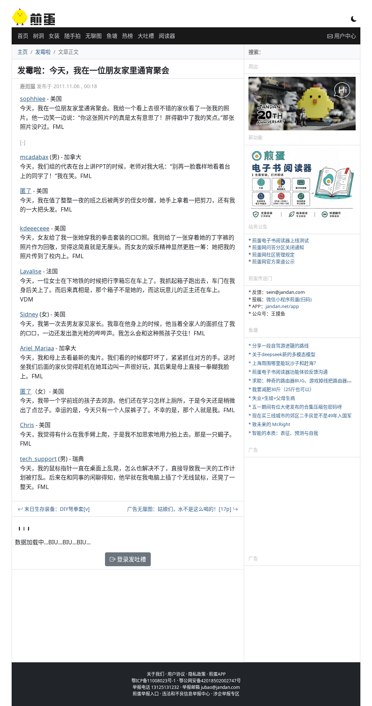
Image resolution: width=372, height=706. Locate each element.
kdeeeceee (34, 228)
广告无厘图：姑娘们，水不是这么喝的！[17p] (180, 508)
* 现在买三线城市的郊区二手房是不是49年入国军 (300, 415)
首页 (22, 35)
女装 (54, 35)
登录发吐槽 (131, 559)
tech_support (38, 459)
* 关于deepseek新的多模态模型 (281, 354)
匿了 (26, 191)
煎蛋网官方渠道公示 (273, 261)
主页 (22, 51)
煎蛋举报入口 (146, 694)
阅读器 (167, 35)
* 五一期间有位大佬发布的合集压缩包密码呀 (295, 406)
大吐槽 (146, 35)
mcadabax (34, 157)
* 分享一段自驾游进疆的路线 (278, 345)
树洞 (38, 35)
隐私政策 (197, 674)
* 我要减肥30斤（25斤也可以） (281, 389)
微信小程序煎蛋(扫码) (289, 299)
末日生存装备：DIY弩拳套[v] (56, 508)
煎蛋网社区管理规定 (273, 254)
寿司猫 (27, 86)
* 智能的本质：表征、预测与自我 (283, 433)
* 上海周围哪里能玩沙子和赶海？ (283, 363)
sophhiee (32, 99)
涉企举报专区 (226, 694)
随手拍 (72, 35)
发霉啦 (42, 51)
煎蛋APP (217, 674)
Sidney (29, 314)
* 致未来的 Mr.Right (269, 424)
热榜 (127, 35)
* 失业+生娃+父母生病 (271, 398)
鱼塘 (111, 35)
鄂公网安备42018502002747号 (210, 681)
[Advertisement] (302, 505)
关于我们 (155, 674)
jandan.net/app (282, 306)
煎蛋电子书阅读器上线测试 (280, 240)
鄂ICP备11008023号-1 (154, 681)
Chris (27, 425)
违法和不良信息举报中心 (186, 694)
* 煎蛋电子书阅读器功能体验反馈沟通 (288, 371)
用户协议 (176, 674)
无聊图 (93, 35)
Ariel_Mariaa (37, 348)
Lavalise (30, 271)
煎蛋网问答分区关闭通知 (278, 247)
